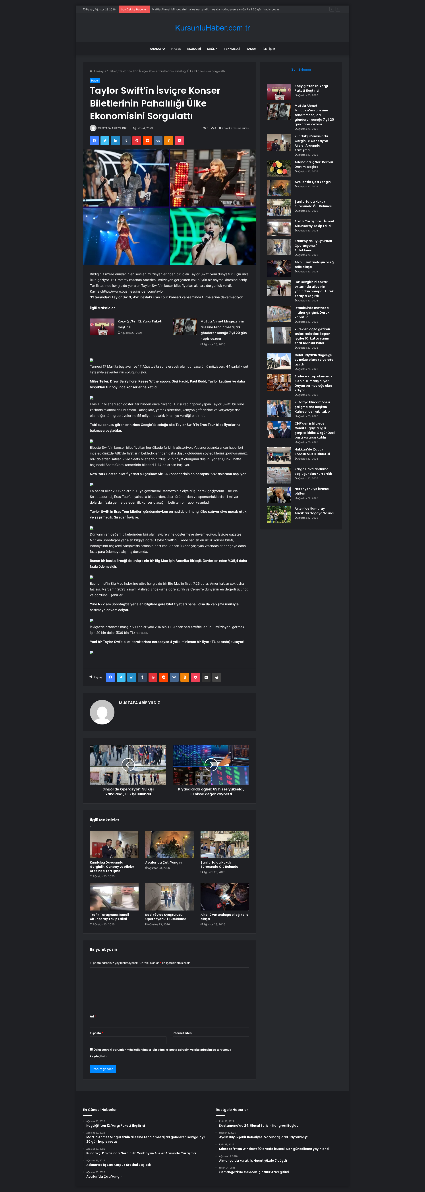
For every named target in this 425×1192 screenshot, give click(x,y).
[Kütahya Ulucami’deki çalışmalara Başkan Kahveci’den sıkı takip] (279, 408)
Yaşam (251, 48)
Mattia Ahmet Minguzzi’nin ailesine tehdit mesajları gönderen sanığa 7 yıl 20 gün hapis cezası (314, 114)
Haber (176, 48)
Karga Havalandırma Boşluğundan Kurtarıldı (313, 471)
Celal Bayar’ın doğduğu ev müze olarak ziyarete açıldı (314, 360)
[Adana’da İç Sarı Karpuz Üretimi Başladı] (279, 168)
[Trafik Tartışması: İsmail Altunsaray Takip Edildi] (114, 897)
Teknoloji (232, 48)
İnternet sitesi (182, 1033)
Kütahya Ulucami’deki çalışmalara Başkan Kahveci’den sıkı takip (312, 407)
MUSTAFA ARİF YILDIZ (112, 128)
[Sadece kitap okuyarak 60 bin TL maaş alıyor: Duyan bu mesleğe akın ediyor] (279, 382)
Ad (93, 1016)
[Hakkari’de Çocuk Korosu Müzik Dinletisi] (279, 455)
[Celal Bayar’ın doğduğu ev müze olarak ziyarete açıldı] (279, 361)
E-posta (96, 1033)
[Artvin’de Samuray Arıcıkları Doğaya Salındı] (279, 514)
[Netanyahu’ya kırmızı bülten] (279, 495)
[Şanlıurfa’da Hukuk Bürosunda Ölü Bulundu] (225, 844)
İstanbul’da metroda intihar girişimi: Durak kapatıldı (312, 312)
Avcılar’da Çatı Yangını (163, 862)
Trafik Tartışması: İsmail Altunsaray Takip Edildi (109, 916)
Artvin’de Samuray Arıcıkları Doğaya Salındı (314, 510)
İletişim (269, 48)
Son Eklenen (301, 69)
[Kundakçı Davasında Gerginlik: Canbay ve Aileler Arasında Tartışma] (114, 844)
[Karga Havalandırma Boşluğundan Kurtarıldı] (279, 475)
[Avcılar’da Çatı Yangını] (169, 844)
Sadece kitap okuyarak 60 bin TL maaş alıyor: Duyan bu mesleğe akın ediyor (313, 383)
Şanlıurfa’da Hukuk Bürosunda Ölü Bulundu (219, 864)
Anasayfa (157, 48)
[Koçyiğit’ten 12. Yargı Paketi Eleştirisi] (102, 326)
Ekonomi (194, 48)
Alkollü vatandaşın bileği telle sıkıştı (224, 916)
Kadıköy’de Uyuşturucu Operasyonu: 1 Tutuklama (165, 916)
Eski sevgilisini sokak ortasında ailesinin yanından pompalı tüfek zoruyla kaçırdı (314, 289)
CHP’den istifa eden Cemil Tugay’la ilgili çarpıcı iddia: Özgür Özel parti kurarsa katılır (315, 430)
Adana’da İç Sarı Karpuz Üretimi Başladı (314, 164)
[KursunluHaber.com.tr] (212, 27)
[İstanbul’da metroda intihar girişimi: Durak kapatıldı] (279, 314)
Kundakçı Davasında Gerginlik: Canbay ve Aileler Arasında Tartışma (197, 9)
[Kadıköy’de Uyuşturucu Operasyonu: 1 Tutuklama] (169, 897)
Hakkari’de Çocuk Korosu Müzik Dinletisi (312, 451)
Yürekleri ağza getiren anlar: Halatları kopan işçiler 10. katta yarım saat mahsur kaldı (312, 336)
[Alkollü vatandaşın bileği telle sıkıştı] (225, 897)
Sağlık (212, 48)
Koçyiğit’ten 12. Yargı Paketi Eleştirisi (311, 88)
